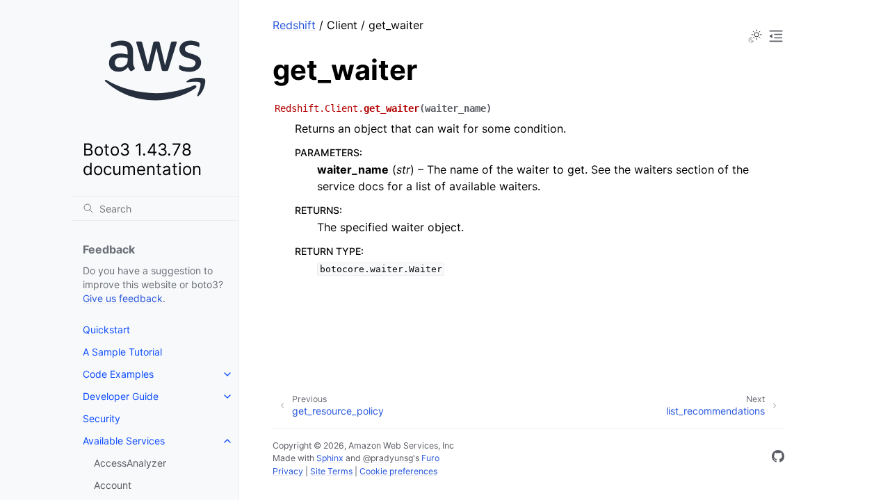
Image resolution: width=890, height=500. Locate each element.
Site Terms (331, 471)
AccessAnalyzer (130, 463)
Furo (430, 458)
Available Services (124, 441)
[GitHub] (778, 458)
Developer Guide (121, 396)
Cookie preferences (398, 471)
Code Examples (118, 374)
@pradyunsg (388, 458)
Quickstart (106, 329)
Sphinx (329, 458)
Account (112, 485)
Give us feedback (123, 298)
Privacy (288, 471)
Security (101, 418)
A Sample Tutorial (122, 352)
